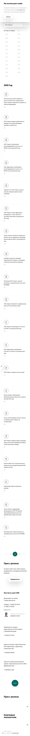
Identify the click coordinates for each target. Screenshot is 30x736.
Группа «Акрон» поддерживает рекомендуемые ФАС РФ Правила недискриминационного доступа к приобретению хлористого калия (15, 511)
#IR (4, 107)
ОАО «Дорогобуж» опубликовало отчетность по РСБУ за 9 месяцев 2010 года (15, 352)
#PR (5, 196)
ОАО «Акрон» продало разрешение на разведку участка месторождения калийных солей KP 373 (15, 124)
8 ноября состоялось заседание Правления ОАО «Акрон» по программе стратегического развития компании (15, 260)
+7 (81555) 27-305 (9, 669)
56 (5, 554)
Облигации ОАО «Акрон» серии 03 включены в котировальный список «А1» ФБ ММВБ (15, 283)
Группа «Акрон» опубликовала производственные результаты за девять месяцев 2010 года (15, 397)
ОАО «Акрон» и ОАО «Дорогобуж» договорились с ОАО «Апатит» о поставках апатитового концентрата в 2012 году (15, 215)
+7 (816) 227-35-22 (9, 635)
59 (19, 554)
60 (24, 554)
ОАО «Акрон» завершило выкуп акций (15, 374)
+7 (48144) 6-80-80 (9, 652)
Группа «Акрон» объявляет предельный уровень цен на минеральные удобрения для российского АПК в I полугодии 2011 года (15, 238)
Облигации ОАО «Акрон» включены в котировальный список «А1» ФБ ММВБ (15, 534)
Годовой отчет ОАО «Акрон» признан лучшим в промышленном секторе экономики (15, 192)
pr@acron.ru (7, 609)
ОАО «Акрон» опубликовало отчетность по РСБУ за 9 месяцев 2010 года (15, 329)
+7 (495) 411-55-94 (14, 604)
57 (10, 554)
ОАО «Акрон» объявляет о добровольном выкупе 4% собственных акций (15, 306)
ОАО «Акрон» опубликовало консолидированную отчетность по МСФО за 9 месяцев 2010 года (15, 146)
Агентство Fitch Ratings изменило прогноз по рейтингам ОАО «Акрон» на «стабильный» (15, 420)
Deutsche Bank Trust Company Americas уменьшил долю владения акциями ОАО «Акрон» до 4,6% (15, 466)
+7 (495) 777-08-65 (9, 606)
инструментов (21, 10)
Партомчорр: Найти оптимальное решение (15, 488)
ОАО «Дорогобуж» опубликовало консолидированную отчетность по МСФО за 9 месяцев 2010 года (15, 169)
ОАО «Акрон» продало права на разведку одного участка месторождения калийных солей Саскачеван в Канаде (15, 443)
